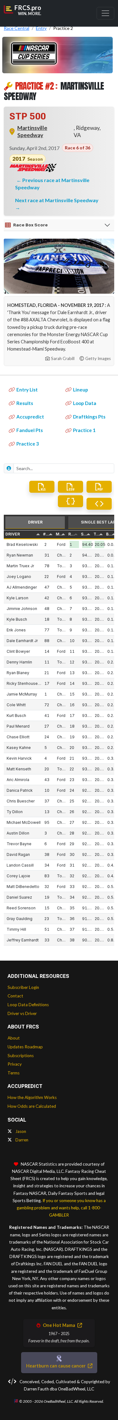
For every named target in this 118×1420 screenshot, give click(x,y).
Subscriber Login (23, 987)
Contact (15, 995)
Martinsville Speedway (32, 131)
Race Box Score (30, 224)
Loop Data (84, 403)
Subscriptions (21, 1055)
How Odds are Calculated (32, 1106)
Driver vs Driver (22, 1013)
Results (24, 403)
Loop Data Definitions (28, 1004)
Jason (20, 1131)
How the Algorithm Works (32, 1097)
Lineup (80, 389)
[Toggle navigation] (105, 13)
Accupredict (30, 416)
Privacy (15, 1064)
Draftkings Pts (89, 416)
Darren (21, 1139)
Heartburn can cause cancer (56, 1365)
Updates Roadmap (25, 1046)
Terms (14, 1072)
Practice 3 (27, 444)
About (14, 1037)
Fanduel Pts (29, 430)
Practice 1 (84, 430)
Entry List (27, 389)
